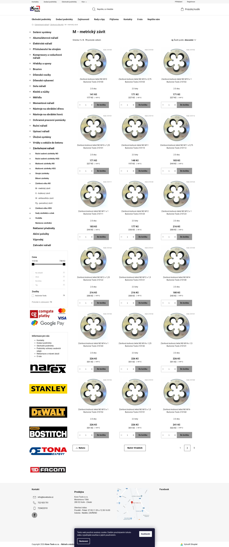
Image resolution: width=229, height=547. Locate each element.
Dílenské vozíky (42, 74)
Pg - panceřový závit (43, 203)
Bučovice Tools (50, 296)
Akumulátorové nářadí (45, 37)
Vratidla (38, 218)
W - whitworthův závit (44, 198)
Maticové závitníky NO (45, 163)
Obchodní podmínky (69, 2)
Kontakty (35, 2)
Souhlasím (145, 534)
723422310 (42, 508)
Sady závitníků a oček (44, 213)
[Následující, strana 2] (187, 448)
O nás (39, 356)
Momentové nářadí (43, 103)
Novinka (49, 281)
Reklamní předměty (44, 228)
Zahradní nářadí (42, 245)
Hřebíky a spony (42, 63)
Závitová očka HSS (43, 208)
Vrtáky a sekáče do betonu (48, 142)
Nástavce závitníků (43, 223)
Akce (49, 277)
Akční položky (41, 233)
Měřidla (37, 97)
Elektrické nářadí (42, 43)
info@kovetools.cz (45, 497)
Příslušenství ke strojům (47, 49)
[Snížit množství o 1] (80, 105)
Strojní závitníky (42, 173)
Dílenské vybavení (43, 80)
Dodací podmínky (50, 2)
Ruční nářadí (40, 125)
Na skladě (49, 273)
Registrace (191, 2)
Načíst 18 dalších (134, 448)
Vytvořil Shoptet (190, 544)
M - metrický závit (42, 188)
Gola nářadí (39, 86)
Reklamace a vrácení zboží (48, 354)
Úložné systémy (42, 137)
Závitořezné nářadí (43, 148)
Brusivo (37, 69)
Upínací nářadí (41, 131)
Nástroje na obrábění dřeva (48, 108)
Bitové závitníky (42, 178)
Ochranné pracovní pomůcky (49, 120)
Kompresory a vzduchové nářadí (47, 56)
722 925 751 (43, 503)
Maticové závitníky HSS (45, 168)
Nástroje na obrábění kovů (48, 114)
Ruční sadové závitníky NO (46, 153)
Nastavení (83, 541)
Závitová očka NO (43, 183)
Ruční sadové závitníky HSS (47, 159)
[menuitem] (41, 19)
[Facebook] (34, 515)
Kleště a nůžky (41, 91)
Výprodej (38, 239)
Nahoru (82, 448)
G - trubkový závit (42, 193)
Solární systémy (42, 32)
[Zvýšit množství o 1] (92, 105)
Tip (49, 285)
